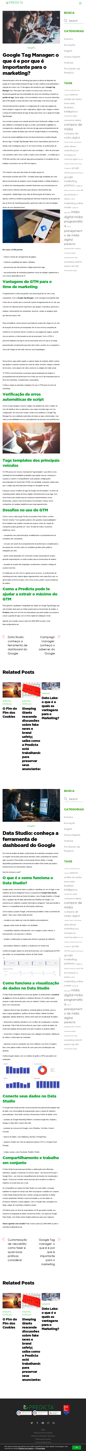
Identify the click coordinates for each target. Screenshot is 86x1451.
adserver (73, 94)
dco (77, 150)
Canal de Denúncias (43, 1442)
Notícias (7, 704)
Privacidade (41, 1448)
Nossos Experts (72, 56)
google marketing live (76, 173)
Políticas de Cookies (43, 1439)
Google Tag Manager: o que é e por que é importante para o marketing (47, 1252)
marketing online (73, 203)
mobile (67, 207)
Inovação (69, 45)
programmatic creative (72, 248)
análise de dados (73, 99)
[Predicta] (15, 2)
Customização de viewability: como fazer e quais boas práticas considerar (17, 1250)
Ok (77, 1447)
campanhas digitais (72, 120)
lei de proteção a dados (73, 194)
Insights (31, 47)
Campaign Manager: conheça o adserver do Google (47, 645)
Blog (43, 1430)
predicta (69, 243)
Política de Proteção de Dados (43, 1436)
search (78, 261)
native (69, 226)
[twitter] (32, 1423)
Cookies (66, 142)
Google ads (67, 168)
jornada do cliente (75, 190)
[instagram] (48, 1423)
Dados (71, 142)
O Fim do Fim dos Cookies (10, 712)
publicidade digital (70, 253)
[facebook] (37, 1423)
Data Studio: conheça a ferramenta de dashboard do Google (17, 645)
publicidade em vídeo (70, 257)
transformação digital (70, 270)
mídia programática (73, 221)
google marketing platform (70, 181)
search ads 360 (71, 266)
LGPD (73, 199)
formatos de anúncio (75, 164)
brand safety (69, 103)
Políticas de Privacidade (43, 1433)
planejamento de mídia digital (73, 235)
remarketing (69, 262)
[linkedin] (54, 1423)
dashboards (77, 142)
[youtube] (43, 1423)
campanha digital (70, 116)
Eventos (68, 39)
